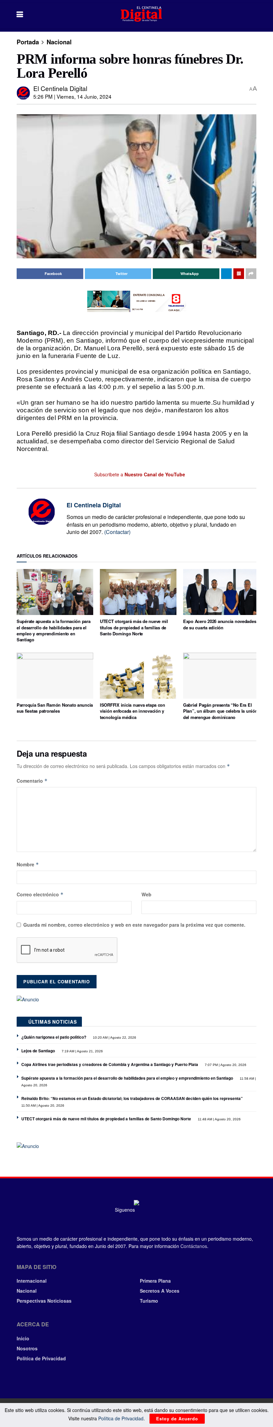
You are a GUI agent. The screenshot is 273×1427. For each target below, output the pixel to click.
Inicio (23, 1338)
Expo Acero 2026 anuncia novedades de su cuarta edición (219, 624)
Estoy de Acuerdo (177, 1418)
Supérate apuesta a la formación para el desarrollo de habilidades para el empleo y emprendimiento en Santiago (54, 630)
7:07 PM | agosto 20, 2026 (225, 1065)
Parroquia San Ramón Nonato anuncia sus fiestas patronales (55, 708)
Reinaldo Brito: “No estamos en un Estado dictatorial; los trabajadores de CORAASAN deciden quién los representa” (132, 1098)
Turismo (149, 1300)
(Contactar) (117, 532)
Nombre (28, 864)
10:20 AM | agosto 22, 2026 (114, 1037)
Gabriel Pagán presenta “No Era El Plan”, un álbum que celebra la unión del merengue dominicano (220, 711)
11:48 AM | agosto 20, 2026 (219, 1119)
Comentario (32, 780)
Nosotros (27, 1348)
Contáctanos (193, 1246)
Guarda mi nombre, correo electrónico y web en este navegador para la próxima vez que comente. (134, 924)
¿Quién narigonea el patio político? (53, 1037)
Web (146, 894)
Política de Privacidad (41, 1358)
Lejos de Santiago (38, 1051)
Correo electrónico (40, 894)
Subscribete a (139, 474)
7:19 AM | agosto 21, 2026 (82, 1051)
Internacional (32, 1280)
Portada (28, 42)
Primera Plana (155, 1280)
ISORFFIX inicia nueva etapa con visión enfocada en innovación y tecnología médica (132, 711)
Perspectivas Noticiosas (44, 1300)
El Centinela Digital (60, 88)
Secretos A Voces (159, 1290)
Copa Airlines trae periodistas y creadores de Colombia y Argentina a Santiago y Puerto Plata (109, 1064)
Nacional (59, 42)
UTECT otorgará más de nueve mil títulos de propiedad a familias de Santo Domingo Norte (134, 627)
